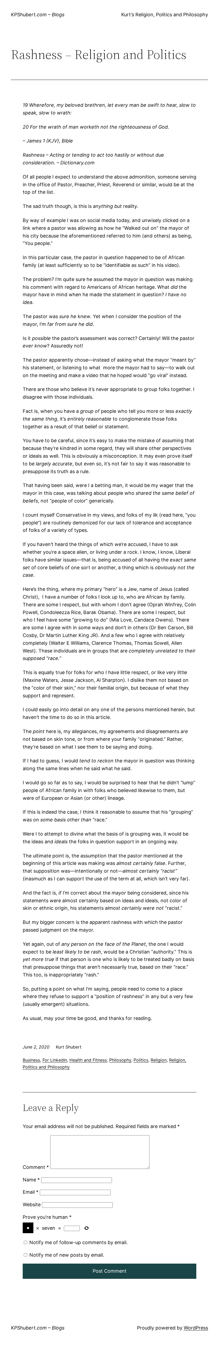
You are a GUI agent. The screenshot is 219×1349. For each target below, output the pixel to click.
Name (31, 1179)
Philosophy (120, 1060)
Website (32, 1204)
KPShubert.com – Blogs (37, 14)
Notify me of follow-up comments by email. (78, 1242)
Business (31, 1060)
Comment (36, 1167)
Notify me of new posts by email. (66, 1255)
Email (30, 1192)
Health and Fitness (88, 1060)
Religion (159, 1060)
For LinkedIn (54, 1060)
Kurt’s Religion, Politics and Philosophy (164, 14)
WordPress (196, 1328)
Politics (141, 1060)
